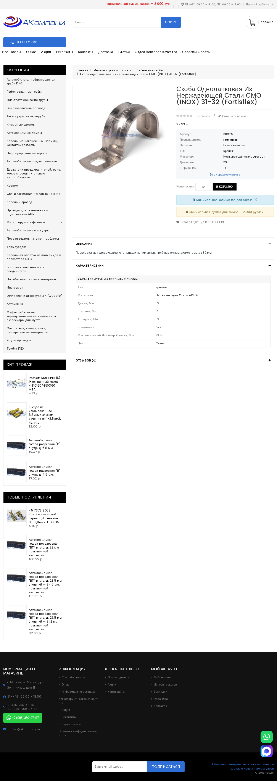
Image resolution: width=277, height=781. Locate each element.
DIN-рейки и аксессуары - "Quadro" (34, 296)
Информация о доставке (79, 692)
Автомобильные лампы (24, 133)
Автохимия (15, 304)
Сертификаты (71, 724)
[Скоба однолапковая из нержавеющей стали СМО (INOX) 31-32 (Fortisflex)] (121, 134)
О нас (31, 52)
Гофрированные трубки (24, 91)
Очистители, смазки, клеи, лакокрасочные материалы (27, 330)
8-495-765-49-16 (21, 705)
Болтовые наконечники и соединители (25, 269)
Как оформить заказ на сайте (78, 701)
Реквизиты (64, 52)
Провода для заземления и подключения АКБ (27, 212)
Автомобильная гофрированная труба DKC (31, 81)
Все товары (11, 52)
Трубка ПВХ (15, 348)
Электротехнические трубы (27, 100)
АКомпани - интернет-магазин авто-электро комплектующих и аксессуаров (242, 766)
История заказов (165, 685)
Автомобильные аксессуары (28, 230)
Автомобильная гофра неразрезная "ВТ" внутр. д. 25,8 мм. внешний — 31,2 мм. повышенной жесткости (46, 619)
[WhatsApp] (267, 737)
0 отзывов (203, 116)
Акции (46, 52)
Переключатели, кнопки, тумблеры (33, 238)
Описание (84, 244)
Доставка (105, 52)
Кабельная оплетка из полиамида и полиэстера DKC (34, 257)
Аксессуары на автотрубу (26, 116)
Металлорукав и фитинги (26, 222)
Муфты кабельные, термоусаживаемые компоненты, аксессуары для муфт (32, 316)
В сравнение (215, 222)
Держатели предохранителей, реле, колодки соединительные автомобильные (34, 173)
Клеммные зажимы (21, 124)
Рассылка (161, 699)
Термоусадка (17, 247)
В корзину (224, 186)
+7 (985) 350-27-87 (22, 709)
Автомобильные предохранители (32, 161)
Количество (185, 186)
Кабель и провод (19, 202)
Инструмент (16, 287)
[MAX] (267, 751)
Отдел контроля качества (156, 52)
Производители (118, 677)
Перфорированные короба (27, 153)
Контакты (85, 52)
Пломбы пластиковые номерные (31, 279)
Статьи (124, 52)
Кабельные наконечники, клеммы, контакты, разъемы (32, 143)
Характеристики (89, 266)
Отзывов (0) (86, 360)
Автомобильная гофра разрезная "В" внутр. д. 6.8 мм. (44, 444)
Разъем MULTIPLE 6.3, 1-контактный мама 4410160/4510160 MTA (45, 384)
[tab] (173, 244)
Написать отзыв (233, 116)
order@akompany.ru (24, 729)
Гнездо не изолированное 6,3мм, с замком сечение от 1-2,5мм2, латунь (45, 415)
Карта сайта (116, 692)
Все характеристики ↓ (225, 175)
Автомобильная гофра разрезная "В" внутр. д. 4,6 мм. (44, 471)
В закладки (189, 222)
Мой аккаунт (162, 677)
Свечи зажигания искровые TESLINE (33, 194)
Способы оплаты (196, 52)
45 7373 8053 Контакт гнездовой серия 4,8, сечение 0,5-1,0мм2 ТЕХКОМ (44, 516)
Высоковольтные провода (26, 108)
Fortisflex (230, 140)
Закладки (160, 692)
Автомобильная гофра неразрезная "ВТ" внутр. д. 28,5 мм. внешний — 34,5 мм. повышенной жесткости (46, 582)
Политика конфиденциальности (78, 733)
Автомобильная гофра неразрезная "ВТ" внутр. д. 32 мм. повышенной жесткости (44, 547)
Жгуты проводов (19, 340)
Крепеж (12, 185)
